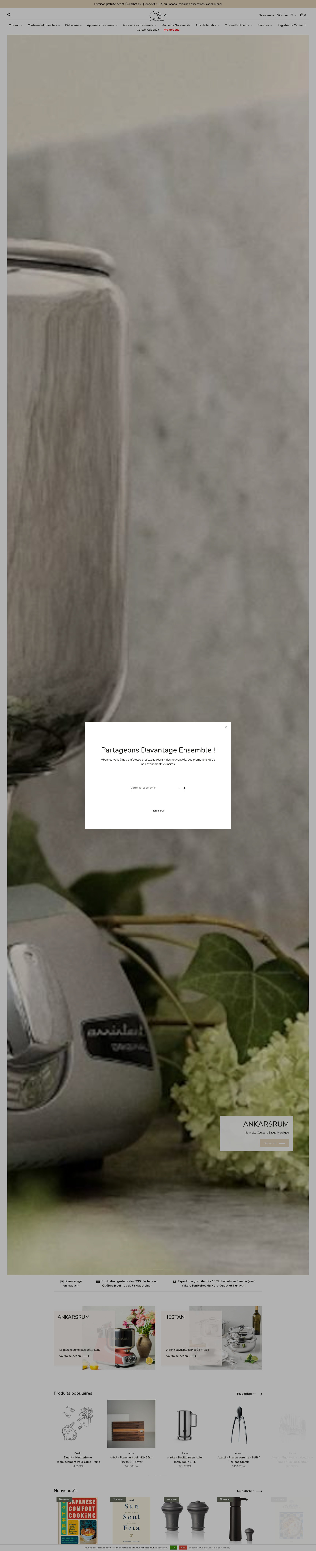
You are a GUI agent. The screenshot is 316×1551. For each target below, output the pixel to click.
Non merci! (158, 810)
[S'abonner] (181, 788)
